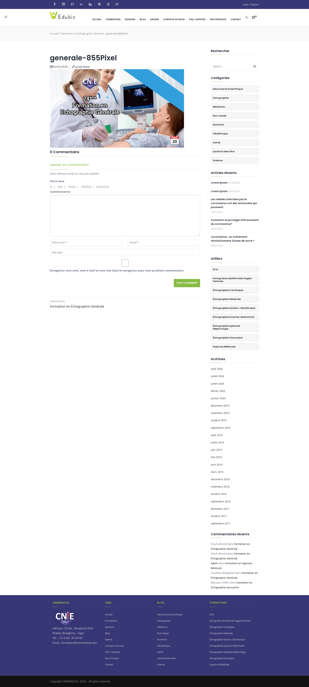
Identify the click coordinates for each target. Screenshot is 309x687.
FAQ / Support (197, 19)
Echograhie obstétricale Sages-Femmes (233, 280)
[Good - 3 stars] (72, 187)
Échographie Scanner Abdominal (233, 317)
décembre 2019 (220, 405)
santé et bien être (223, 151)
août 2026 (217, 368)
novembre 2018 (220, 486)
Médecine (219, 106)
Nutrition (218, 124)
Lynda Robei (82, 66)
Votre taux (57, 181)
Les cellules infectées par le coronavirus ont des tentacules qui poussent (234, 203)
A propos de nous (174, 19)
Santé (216, 142)
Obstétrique (220, 133)
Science (217, 160)
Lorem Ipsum (219, 182)
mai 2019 (216, 457)
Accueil (97, 19)
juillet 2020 (217, 383)
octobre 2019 (218, 420)
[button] (254, 16)
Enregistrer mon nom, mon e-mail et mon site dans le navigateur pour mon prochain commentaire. (117, 270)
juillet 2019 (217, 442)
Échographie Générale (227, 299)
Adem (214, 563)
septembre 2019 (220, 427)
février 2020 (218, 391)
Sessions (130, 19)
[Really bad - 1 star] (51, 187)
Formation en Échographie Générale (82, 33)
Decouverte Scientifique (228, 89)
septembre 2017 (220, 523)
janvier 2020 (218, 398)
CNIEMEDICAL (71, 681)
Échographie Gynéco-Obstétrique (234, 308)
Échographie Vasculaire (228, 337)
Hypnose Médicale (224, 346)
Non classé (219, 115)
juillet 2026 (217, 376)
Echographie (221, 98)
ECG (215, 269)
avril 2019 (216, 464)
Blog (143, 19)
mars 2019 (217, 472)
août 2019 (217, 435)
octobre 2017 (218, 516)
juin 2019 (216, 449)
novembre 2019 (220, 413)
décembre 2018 (220, 479)
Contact (236, 19)
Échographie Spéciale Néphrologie (226, 327)
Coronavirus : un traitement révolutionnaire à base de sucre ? (232, 239)
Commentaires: (60, 191)
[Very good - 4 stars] (86, 187)
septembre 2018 (220, 501)
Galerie (154, 19)
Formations (113, 19)
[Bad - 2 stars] (60, 187)
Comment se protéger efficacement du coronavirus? (235, 222)
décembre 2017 (220, 508)
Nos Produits (218, 19)
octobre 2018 (218, 494)
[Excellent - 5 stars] (102, 187)
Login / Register (251, 4)
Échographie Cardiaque (228, 290)
